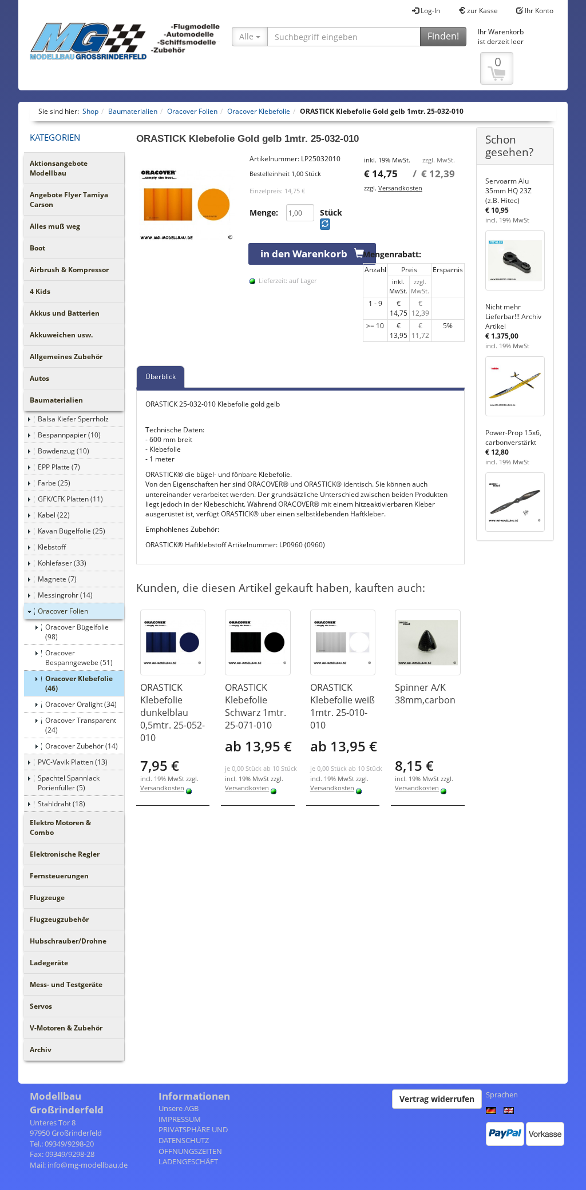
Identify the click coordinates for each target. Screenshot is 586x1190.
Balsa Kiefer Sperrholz (73, 419)
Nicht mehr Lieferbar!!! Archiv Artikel (513, 316)
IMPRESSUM (180, 1119)
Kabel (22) (54, 515)
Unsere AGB (179, 1108)
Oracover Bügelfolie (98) (77, 632)
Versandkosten (400, 188)
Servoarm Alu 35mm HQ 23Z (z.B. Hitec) (508, 190)
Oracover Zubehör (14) (81, 746)
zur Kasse (481, 10)
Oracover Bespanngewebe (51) (79, 657)
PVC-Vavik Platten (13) (73, 762)
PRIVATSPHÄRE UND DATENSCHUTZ (193, 1134)
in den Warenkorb (307, 253)
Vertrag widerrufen (436, 1098)
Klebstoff (52, 547)
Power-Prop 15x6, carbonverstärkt (513, 437)
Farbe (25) (54, 483)
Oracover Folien (63, 611)
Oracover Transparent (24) (80, 725)
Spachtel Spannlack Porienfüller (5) (69, 783)
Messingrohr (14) (65, 595)
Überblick (160, 376)
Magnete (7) (57, 579)
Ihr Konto (538, 10)
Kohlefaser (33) (62, 563)
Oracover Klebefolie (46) (79, 683)
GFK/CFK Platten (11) (70, 499)
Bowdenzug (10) (63, 451)
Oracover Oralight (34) (81, 704)
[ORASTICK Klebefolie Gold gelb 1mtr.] (187, 205)
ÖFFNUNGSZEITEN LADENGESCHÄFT (190, 1156)
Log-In (429, 10)
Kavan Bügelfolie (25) (71, 531)
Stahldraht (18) (61, 804)
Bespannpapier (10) (69, 435)
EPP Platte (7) (59, 467)
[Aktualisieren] (325, 224)
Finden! (443, 36)
